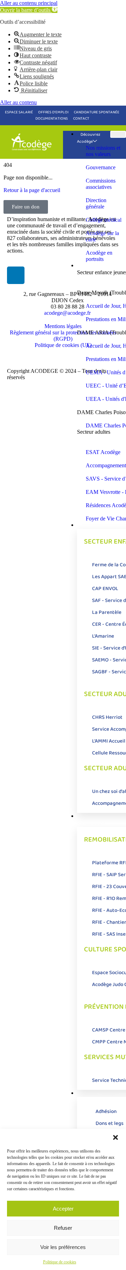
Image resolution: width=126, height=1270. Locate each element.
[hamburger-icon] (118, 134)
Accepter (63, 1209)
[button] (28, 10)
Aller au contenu (18, 102)
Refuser (63, 1228)
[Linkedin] (15, 275)
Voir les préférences (63, 1247)
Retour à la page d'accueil (32, 190)
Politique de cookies (59, 1262)
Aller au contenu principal (28, 3)
